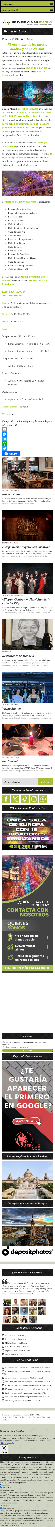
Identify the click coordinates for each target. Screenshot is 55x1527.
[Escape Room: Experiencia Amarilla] (27, 525)
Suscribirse (27, 1050)
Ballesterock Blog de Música (17, 1346)
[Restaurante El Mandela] (27, 634)
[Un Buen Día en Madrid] (27, 25)
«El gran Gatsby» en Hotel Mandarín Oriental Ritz (26, 601)
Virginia (16, 757)
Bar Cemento (10, 761)
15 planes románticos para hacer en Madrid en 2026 (26, 1389)
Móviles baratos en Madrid (16, 1343)
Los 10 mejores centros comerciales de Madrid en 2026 (27, 1381)
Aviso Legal (7, 1417)
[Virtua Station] (27, 687)
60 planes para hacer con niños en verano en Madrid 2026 (29, 1367)
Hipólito (16, 543)
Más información (7, 1443)
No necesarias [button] (5, 1505)
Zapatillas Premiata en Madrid (17, 1350)
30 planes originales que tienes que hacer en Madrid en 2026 (26, 1372)
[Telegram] (27, 439)
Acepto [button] (24, 1440)
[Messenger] (27, 434)
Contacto (5, 1419)
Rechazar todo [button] (34, 1440)
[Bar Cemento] (27, 740)
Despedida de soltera (13, 1354)
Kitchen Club (11, 494)
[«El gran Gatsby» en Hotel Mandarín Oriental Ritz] (27, 578)
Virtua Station (11, 708)
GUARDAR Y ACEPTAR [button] (10, 1525)
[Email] (27, 429)
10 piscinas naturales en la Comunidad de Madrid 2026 (28, 1385)
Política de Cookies (41, 1417)
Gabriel (30, 38)
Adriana (16, 490)
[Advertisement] (27, 1005)
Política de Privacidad (22, 1417)
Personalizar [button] (45, 1440)
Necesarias (6, 1487)
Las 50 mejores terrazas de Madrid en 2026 (22, 1400)
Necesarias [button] (4, 1484)
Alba (15, 652)
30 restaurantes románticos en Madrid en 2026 (24, 1377)
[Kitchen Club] (27, 473)
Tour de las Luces (15, 31)
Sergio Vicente (18, 595)
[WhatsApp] (27, 443)
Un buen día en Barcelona (15, 1335)
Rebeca (16, 704)
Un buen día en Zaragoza (15, 1339)
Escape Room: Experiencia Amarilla (26, 547)
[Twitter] (27, 448)
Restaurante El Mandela (18, 655)
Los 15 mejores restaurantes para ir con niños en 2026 (27, 1396)
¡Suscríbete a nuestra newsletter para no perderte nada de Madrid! (25, 1043)
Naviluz (19, 75)
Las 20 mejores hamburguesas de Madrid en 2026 (25, 1392)
